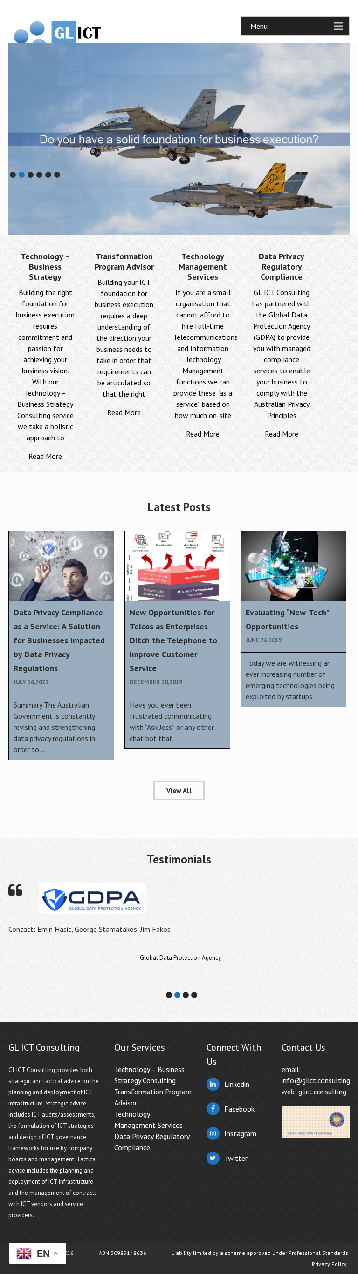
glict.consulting (322, 1091)
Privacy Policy (329, 1264)
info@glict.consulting (316, 1080)
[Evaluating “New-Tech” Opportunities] (293, 566)
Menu (259, 26)
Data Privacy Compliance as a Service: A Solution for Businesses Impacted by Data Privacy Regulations (59, 640)
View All (179, 790)
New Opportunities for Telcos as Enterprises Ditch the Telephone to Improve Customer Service (173, 640)
